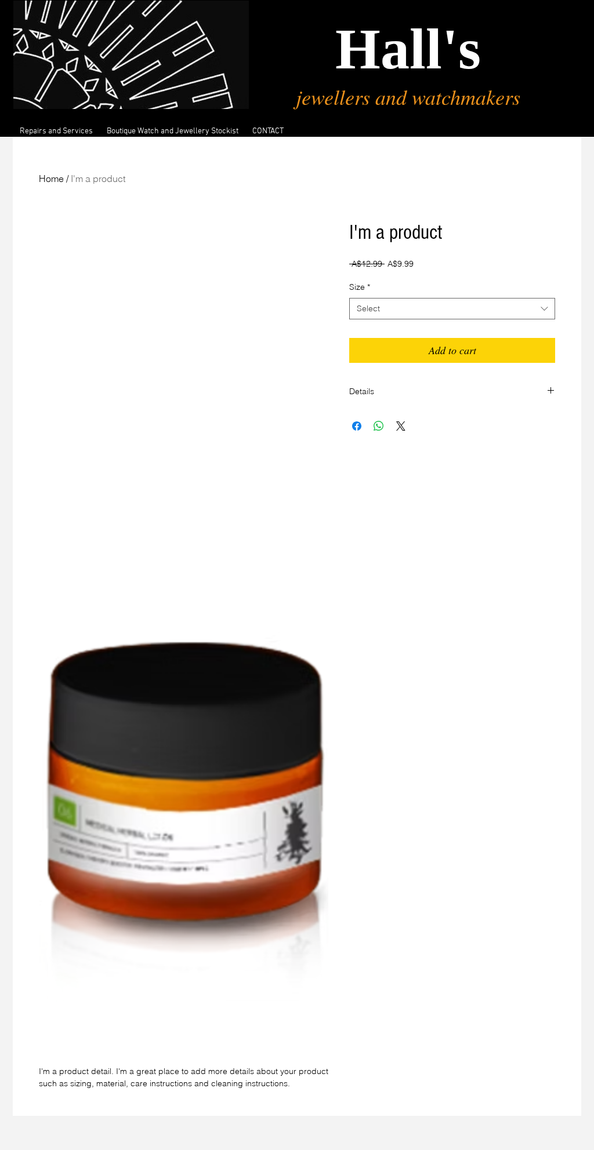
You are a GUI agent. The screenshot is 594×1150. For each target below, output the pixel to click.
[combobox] (452, 309)
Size (359, 287)
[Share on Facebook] (357, 426)
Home (51, 178)
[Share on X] (401, 426)
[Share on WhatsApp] (379, 426)
